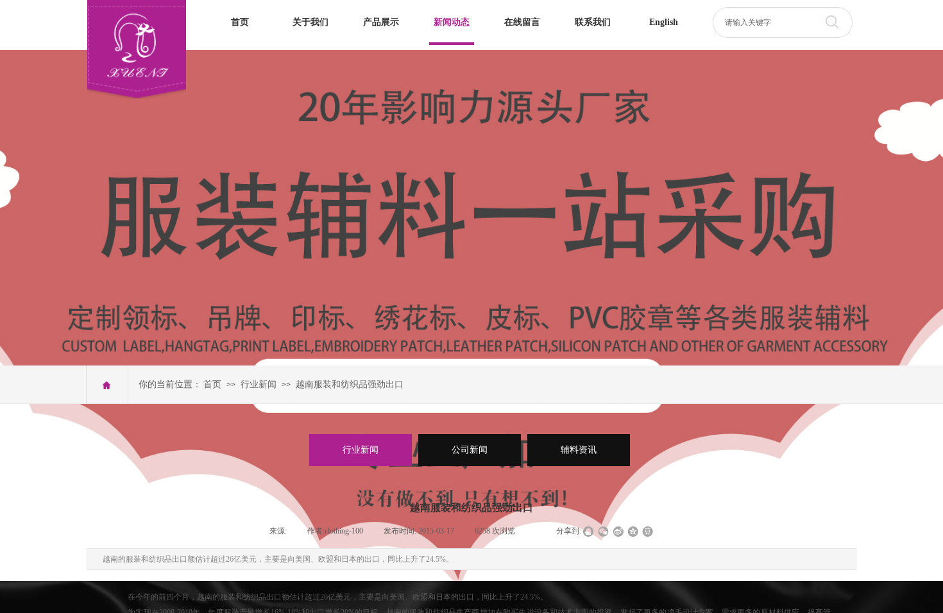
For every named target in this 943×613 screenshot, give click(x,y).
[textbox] (767, 22)
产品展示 (381, 22)
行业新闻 (258, 384)
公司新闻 (470, 450)
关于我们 (310, 22)
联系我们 (593, 22)
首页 (240, 22)
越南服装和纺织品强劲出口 (350, 384)
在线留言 (522, 22)
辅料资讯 (579, 450)
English (663, 22)
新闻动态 (452, 22)
